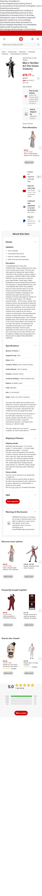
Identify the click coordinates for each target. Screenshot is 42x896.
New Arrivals (21, 22)
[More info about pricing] (38, 78)
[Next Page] (40, 148)
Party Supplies (27, 18)
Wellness (18, 13)
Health (12, 13)
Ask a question (12, 501)
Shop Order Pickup (9, 27)
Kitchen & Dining (26, 6)
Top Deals (14, 25)
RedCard (15, 29)
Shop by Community (18, 20)
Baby (9, 10)
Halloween (15, 3)
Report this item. (33, 429)
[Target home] (21, 39)
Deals (7, 22)
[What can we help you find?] (21, 44)
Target (4, 52)
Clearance (13, 22)
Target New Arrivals (7, 1)
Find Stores (32, 29)
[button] (28, 71)
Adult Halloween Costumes (19, 54)
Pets (8, 13)
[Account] (32, 39)
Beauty (14, 10)
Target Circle (23, 29)
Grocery (8, 8)
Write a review (21, 713)
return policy (15, 487)
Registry (9, 29)
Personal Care (22, 10)
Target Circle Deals (24, 25)
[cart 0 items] (37, 39)
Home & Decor (14, 6)
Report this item (28, 123)
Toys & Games (11, 15)
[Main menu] (4, 39)
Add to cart (29, 162)
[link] (28, 71)
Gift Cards (7, 20)
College (8, 3)
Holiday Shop (12, 52)
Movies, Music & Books (13, 18)
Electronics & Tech (23, 15)
